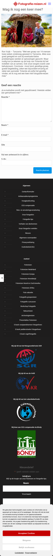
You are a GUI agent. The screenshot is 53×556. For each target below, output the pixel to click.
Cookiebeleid (19, 553)
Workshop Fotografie (28, 306)
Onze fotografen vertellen (28, 228)
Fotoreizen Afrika (28, 288)
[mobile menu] (49, 4)
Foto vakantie (28, 292)
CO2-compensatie (28, 205)
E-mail (4, 135)
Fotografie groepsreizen (28, 297)
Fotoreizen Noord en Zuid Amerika (28, 283)
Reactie (5, 97)
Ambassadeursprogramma (28, 196)
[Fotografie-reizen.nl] (29, 4)
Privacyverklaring (31, 553)
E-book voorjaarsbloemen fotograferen (28, 325)
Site (3, 145)
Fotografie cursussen (28, 302)
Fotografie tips (28, 219)
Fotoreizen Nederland (28, 269)
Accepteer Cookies (26, 533)
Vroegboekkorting (28, 201)
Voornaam (26, 494)
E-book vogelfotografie (28, 334)
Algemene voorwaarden (28, 238)
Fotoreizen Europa (27, 274)
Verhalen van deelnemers (28, 224)
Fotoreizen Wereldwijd (28, 279)
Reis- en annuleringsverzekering (28, 210)
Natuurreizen (28, 311)
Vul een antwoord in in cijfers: (15, 154)
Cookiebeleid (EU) (28, 247)
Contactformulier (28, 192)
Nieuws (28, 233)
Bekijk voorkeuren (26, 547)
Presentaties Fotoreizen (28, 320)
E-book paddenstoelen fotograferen (28, 329)
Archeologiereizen (27, 315)
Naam (4, 125)
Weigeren (27, 540)
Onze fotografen (28, 215)
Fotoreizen (28, 265)
